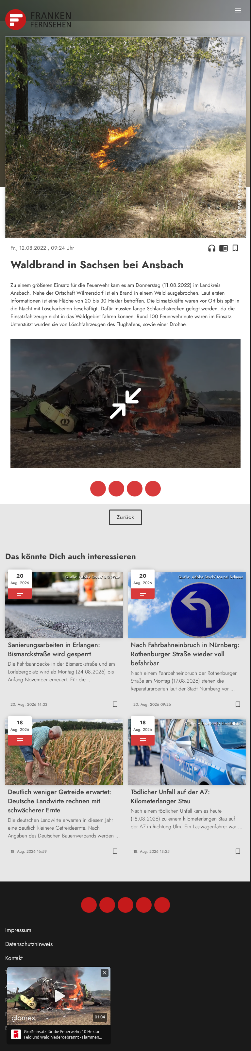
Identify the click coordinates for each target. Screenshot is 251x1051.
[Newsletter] (162, 905)
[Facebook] (89, 905)
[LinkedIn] (144, 905)
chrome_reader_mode (223, 248)
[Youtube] (125, 905)
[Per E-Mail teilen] (153, 488)
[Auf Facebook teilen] (98, 488)
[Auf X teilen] (116, 488)
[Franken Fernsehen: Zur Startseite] (38, 19)
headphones (211, 248)
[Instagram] (107, 905)
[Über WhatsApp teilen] (134, 488)
